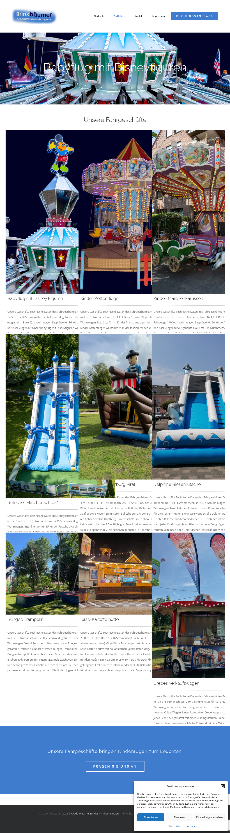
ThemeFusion (111, 813)
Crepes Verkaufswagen (176, 683)
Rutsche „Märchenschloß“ (32, 502)
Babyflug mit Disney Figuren (35, 298)
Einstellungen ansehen (209, 817)
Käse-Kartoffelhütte (99, 619)
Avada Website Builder (84, 813)
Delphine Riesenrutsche (177, 484)
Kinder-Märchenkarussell (178, 298)
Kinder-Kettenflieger (100, 298)
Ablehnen (179, 817)
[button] (223, 786)
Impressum (189, 826)
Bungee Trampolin (25, 619)
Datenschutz (175, 826)
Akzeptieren (151, 817)
